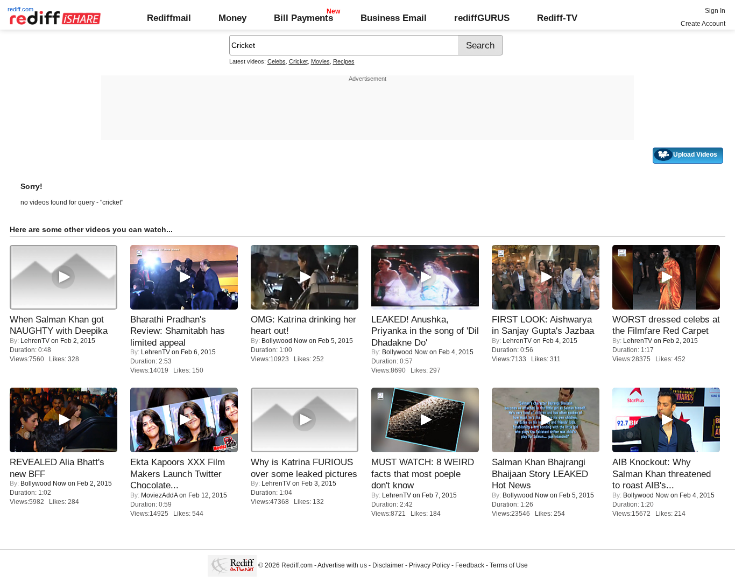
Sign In (715, 11)
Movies (320, 61)
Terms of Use (509, 565)
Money (232, 18)
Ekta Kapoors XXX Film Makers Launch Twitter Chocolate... (177, 473)
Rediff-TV (557, 18)
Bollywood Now (284, 341)
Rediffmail (169, 18)
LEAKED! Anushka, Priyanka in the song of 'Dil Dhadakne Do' (425, 330)
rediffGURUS (482, 18)
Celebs (276, 61)
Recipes (344, 61)
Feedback (469, 565)
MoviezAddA (159, 495)
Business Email (394, 18)
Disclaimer (388, 565)
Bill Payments (303, 18)
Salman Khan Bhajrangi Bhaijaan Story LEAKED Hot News (540, 473)
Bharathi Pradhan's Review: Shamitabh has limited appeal (177, 330)
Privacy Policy (429, 565)
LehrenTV (35, 341)
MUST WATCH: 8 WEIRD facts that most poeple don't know (422, 473)
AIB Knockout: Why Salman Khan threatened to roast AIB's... (661, 473)
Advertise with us (342, 565)
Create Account (703, 23)
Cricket (298, 61)
